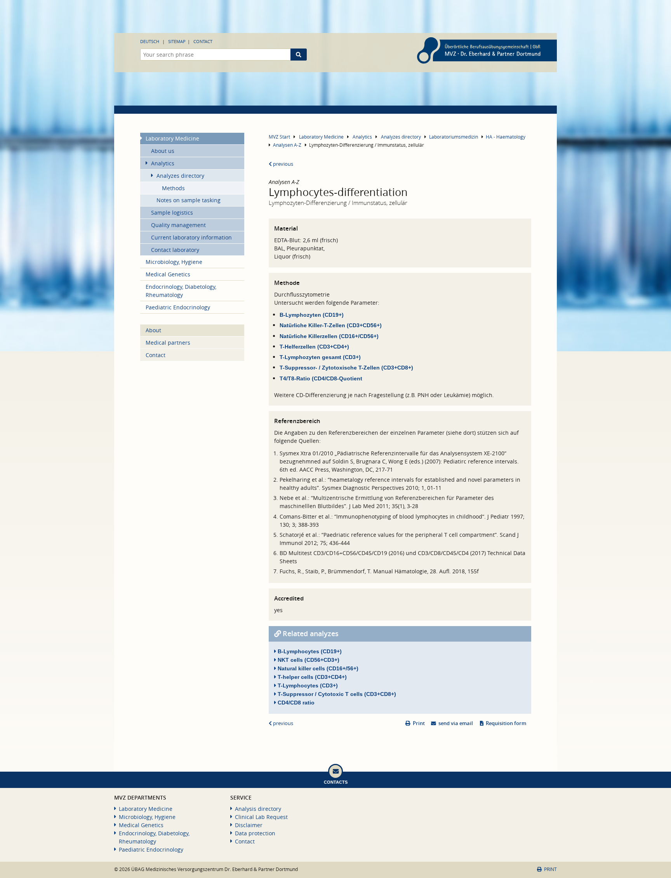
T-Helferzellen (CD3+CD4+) (314, 347)
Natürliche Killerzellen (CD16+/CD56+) (329, 336)
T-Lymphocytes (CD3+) (307, 685)
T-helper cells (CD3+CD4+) (311, 677)
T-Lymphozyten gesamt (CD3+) (320, 357)
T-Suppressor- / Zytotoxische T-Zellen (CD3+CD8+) (346, 367)
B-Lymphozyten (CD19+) (312, 315)
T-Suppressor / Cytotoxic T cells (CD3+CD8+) (336, 694)
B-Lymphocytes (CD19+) (309, 651)
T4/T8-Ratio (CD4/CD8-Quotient (321, 378)
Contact (202, 41)
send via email (455, 723)
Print (419, 723)
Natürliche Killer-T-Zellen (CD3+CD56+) (331, 325)
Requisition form (506, 723)
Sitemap (177, 41)
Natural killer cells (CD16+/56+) (317, 668)
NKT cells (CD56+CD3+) (307, 660)
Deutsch (149, 41)
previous (282, 164)
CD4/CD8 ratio (295, 702)
